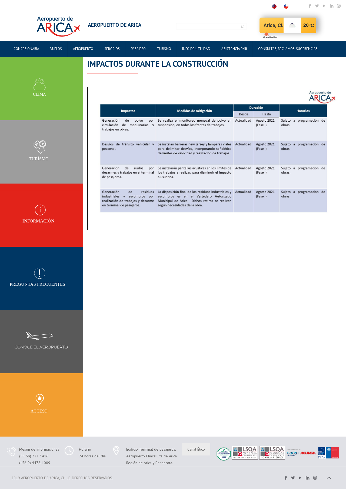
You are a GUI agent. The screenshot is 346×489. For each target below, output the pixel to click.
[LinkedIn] (331, 5)
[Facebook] (309, 5)
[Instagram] (339, 5)
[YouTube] (324, 5)
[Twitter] (317, 5)
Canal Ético (196, 449)
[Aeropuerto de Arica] (58, 26)
